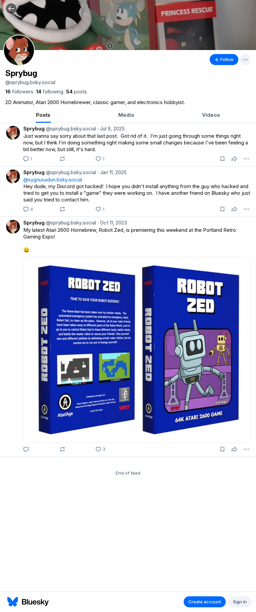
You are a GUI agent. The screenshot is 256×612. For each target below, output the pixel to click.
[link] (19, 91)
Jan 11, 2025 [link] (112, 172)
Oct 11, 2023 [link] (112, 222)
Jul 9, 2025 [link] (111, 128)
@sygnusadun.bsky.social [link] (52, 179)
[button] (11, 8)
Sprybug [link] (34, 128)
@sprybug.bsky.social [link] (70, 128)
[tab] (43, 115)
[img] (128, 25)
